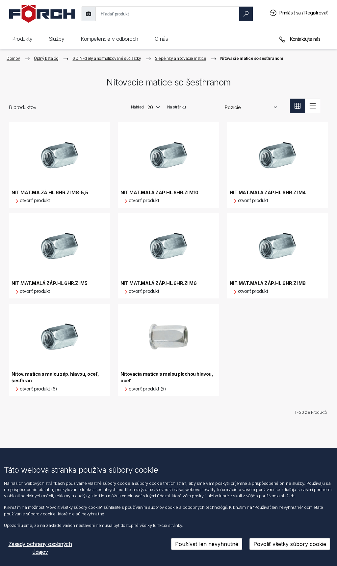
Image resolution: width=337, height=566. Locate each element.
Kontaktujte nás (305, 39)
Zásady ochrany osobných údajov (40, 548)
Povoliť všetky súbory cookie (289, 544)
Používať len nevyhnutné (206, 544)
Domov (13, 58)
